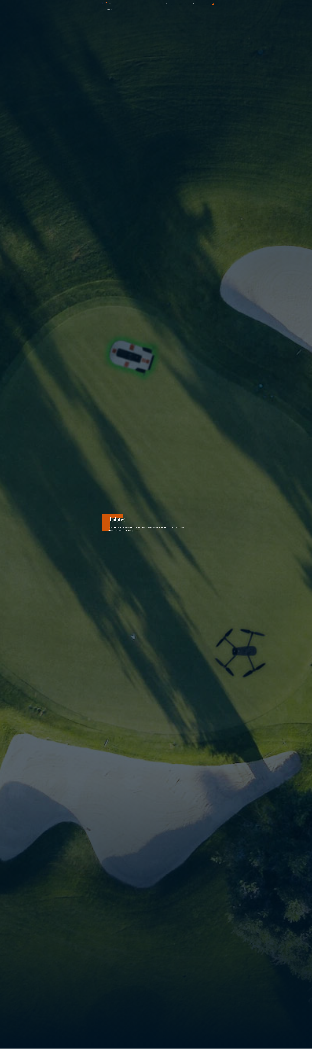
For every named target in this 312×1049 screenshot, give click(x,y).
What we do (168, 4)
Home (159, 4)
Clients (187, 4)
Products (178, 4)
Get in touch (205, 4)
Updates (195, 4)
